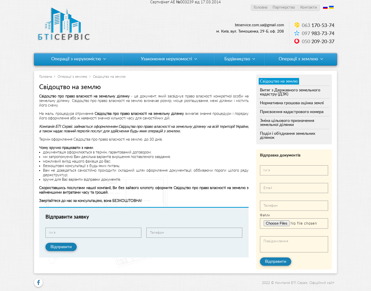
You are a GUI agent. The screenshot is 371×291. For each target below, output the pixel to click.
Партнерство (284, 7)
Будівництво (237, 59)
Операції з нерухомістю (76, 59)
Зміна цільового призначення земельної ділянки (287, 123)
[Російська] (325, 8)
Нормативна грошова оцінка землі (292, 103)
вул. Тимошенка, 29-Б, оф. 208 (250, 31)
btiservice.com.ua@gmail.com (259, 25)
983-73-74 (318, 33)
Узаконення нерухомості (167, 59)
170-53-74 (318, 25)
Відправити (61, 247)
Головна (260, 7)
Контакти (308, 7)
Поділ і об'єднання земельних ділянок (287, 135)
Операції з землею (299, 59)
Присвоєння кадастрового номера (292, 112)
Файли (265, 215)
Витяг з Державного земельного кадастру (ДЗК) (290, 92)
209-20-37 (318, 41)
